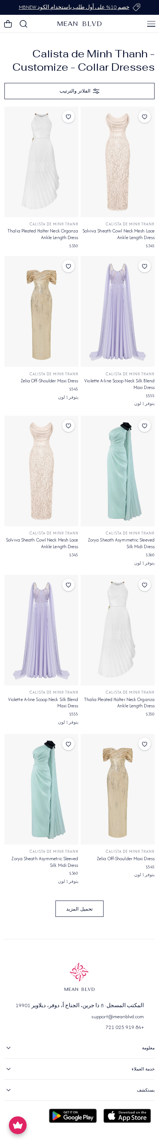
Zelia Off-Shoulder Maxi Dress (49, 381)
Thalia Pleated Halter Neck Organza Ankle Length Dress (42, 234)
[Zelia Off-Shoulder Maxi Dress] (41, 311)
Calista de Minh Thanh (130, 224)
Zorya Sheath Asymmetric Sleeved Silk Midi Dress (121, 543)
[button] (151, 24)
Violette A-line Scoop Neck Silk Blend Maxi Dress (119, 384)
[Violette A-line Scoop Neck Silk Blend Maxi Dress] (118, 311)
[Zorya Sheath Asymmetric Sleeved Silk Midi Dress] (118, 471)
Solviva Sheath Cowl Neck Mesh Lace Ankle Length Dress (118, 234)
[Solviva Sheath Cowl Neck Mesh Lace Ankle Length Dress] (118, 162)
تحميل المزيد (79, 909)
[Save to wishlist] (144, 116)
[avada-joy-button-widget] (18, 1125)
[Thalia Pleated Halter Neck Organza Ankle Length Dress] (41, 162)
